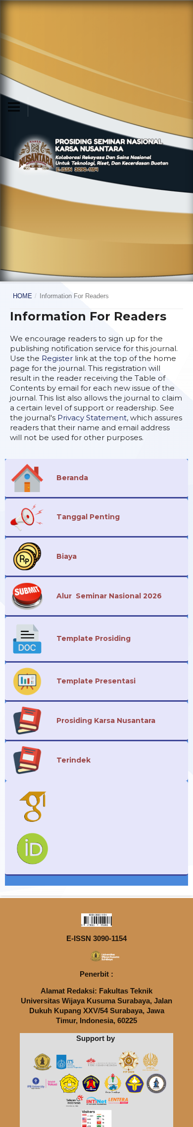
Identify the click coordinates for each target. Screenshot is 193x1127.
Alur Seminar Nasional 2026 (109, 595)
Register (57, 358)
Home (22, 296)
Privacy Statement (92, 417)
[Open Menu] (14, 107)
